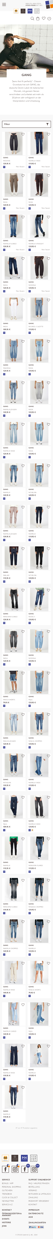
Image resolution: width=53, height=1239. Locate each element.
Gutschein (7, 1190)
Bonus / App (7, 1183)
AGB (31, 1217)
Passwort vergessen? (39, 1201)
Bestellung (34, 1187)
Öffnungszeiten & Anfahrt (12, 1215)
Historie (6, 1223)
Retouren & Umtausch (40, 1194)
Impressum (34, 1210)
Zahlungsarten (37, 1223)
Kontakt (33, 1205)
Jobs (4, 1226)
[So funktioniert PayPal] (33, 1227)
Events (5, 1219)
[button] (32, 18)
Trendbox (7, 1194)
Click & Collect (10, 1198)
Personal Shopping (11, 1187)
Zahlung (33, 1198)
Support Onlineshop (40, 1180)
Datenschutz (36, 1214)
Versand (33, 1190)
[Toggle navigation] (4, 4)
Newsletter (8, 1201)
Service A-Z (7, 1205)
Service (6, 1180)
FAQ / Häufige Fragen (39, 1183)
